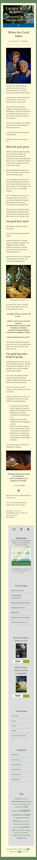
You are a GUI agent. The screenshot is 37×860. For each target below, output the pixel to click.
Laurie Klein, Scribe (18, 10)
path (20, 824)
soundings (28, 830)
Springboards (16, 774)
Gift (26, 513)
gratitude (16, 815)
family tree (17, 513)
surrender (24, 833)
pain (17, 824)
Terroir (14, 731)
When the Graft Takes (18, 34)
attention (15, 801)
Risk (13, 830)
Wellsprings (16, 779)
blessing (28, 802)
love (15, 820)
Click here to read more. (20, 622)
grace (7, 515)
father (22, 513)
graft (11, 515)
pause (23, 824)
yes (24, 838)
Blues (14, 804)
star (20, 833)
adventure (25, 799)
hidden (23, 815)
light (22, 818)
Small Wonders (17, 764)
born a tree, (20, 257)
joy (14, 818)
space (16, 833)
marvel (23, 821)
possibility (20, 827)
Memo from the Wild (19, 736)
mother (15, 515)
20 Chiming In (24, 41)
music (28, 821)
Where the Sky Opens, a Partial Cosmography (21, 670)
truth (24, 835)
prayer (26, 827)
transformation (17, 835)
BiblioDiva (15, 755)
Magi (19, 821)
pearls (15, 827)
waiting (28, 835)
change (23, 804)
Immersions (17, 511)
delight (25, 807)
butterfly (18, 804)
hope (27, 814)
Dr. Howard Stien (20, 100)
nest (14, 824)
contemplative (18, 807)
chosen (28, 804)
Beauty (22, 801)
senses (17, 830)
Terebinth (9, 366)
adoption (18, 799)
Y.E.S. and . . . (16, 716)
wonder (19, 838)
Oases (14, 721)
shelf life (21, 830)
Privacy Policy (24, 851)
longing (26, 818)
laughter (18, 818)
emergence (15, 811)
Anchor (14, 726)
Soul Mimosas (16, 769)
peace (27, 824)
